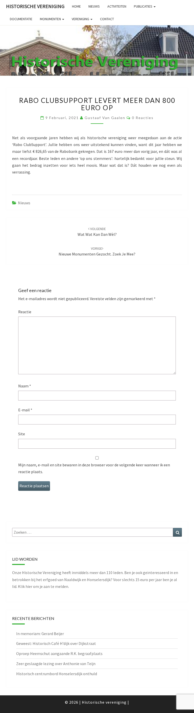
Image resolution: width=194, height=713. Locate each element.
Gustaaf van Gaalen (105, 118)
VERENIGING (81, 19)
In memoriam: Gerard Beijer (40, 633)
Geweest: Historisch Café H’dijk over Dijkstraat (56, 643)
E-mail (25, 409)
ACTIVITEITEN (116, 6)
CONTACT (107, 19)
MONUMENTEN (51, 19)
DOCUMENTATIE (21, 19)
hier (29, 586)
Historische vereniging (35, 6)
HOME (76, 6)
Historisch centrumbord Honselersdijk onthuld (56, 673)
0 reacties (143, 118)
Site (21, 433)
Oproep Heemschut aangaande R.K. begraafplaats (59, 653)
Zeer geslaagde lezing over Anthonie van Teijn (55, 663)
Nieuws (24, 202)
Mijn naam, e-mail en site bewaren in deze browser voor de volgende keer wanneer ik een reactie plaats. (94, 468)
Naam (24, 385)
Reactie (24, 311)
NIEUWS (94, 6)
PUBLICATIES (143, 6)
